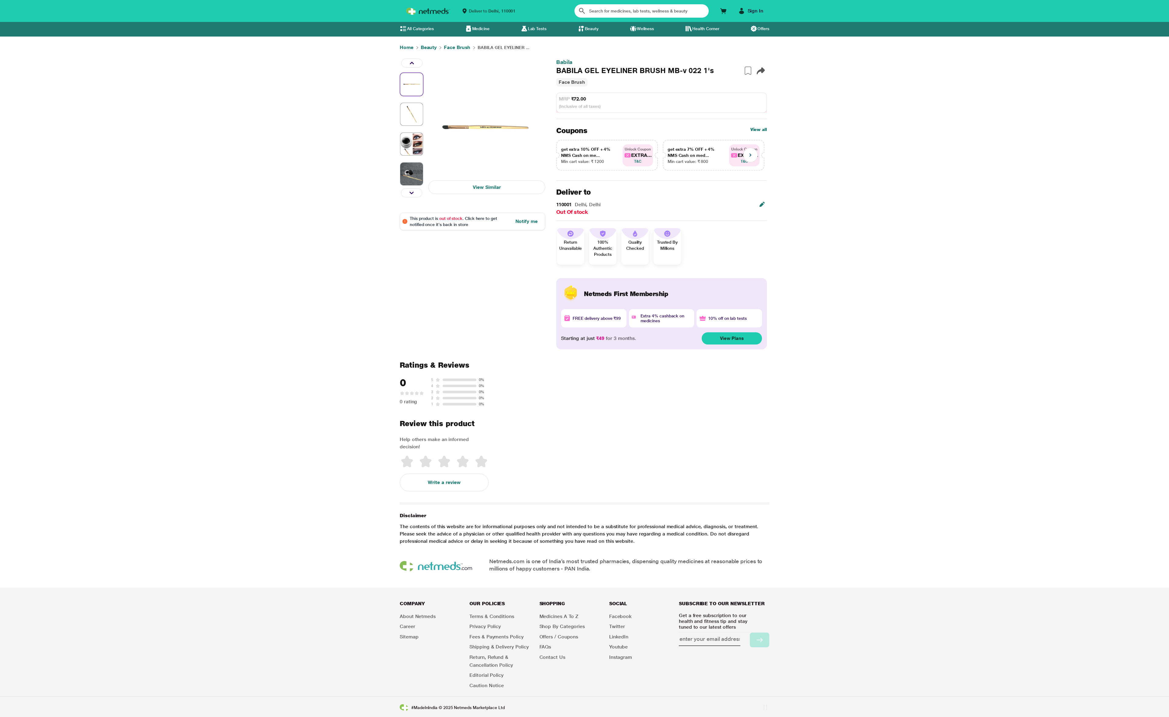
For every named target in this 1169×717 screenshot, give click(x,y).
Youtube (618, 647)
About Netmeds (418, 616)
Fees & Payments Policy (496, 637)
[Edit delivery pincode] (762, 204)
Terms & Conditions (491, 616)
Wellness (645, 28)
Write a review (444, 482)
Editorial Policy (486, 675)
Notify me (526, 221)
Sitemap (409, 637)
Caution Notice (486, 685)
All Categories (420, 28)
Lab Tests (537, 28)
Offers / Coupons (558, 637)
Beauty (592, 28)
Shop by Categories (562, 626)
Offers (763, 28)
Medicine (481, 28)
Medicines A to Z (559, 616)
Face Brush (572, 82)
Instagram (620, 657)
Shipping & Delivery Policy (499, 647)
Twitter (617, 626)
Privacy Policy (485, 626)
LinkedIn (618, 637)
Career (407, 626)
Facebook (620, 616)
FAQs (545, 647)
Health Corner (705, 28)
